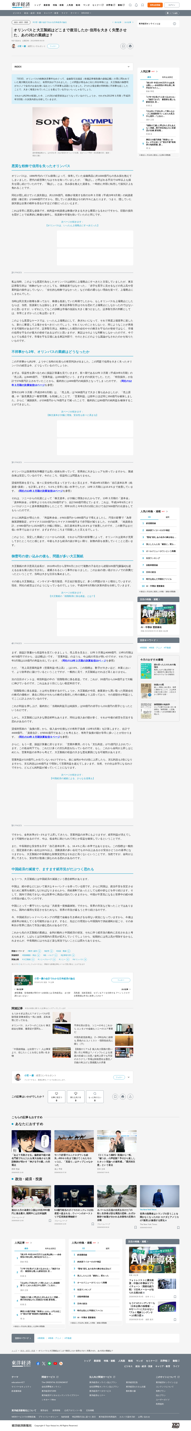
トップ (37, 5)
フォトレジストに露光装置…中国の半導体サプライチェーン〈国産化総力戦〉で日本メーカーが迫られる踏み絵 (141, 1286)
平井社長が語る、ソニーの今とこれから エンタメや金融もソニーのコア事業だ (93, 1028)
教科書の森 (131, 1391)
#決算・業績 (61, 951)
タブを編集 (173, 13)
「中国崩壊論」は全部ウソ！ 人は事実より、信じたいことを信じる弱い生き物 (31, 1052)
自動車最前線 (152, 565)
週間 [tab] (167, 517)
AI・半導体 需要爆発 (155, 586)
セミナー (96, 5)
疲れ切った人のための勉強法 (165, 665)
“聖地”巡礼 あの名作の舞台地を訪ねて (161, 537)
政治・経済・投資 (32, 13)
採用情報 (56, 1410)
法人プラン (161, 1395)
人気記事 (146, 71)
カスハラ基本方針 (127, 1417)
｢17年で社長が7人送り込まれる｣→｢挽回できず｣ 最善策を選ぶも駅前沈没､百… (161, 99)
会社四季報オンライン (51, 1387)
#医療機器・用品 (29, 955)
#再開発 (143, 648)
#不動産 (167, 648)
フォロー (53, 46)
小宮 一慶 (21, 46)
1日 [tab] (149, 517)
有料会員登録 (155, 5)
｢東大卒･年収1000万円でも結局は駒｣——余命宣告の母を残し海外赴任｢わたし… (160, 85)
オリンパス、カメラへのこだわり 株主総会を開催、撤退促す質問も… (31, 1027)
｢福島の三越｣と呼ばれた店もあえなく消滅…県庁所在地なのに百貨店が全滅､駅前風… (161, 128)
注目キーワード (148, 640)
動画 (78, 5)
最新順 (47, 5)
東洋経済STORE (49, 1391)
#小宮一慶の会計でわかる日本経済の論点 (50, 22)
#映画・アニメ (155, 648)
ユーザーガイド (163, 1400)
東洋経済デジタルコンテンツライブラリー (60, 1395)
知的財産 (65, 1417)
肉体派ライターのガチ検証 (158, 530)
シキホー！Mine (49, 1400)
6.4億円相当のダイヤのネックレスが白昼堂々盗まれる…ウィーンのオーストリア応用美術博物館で (74, 1213)
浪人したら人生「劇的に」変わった (161, 544)
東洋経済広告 (132, 1382)
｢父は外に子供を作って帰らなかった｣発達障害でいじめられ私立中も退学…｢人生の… (160, 113)
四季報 (109, 5)
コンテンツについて (165, 1387)
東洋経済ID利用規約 (107, 1417)
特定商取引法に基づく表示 (84, 1417)
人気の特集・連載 (151, 511)
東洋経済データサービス (100, 1391)
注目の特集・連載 (149, 599)
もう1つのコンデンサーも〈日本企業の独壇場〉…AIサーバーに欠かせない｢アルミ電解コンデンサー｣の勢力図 (142, 1309)
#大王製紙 (26, 959)
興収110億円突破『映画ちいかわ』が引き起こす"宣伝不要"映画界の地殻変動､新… (161, 142)
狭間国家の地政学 (162, 704)
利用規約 (160, 1404)
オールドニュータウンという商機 (161, 551)
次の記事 (127, 22)
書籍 (120, 5)
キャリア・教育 (51, 13)
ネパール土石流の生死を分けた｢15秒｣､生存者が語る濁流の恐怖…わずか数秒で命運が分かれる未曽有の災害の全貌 (116, 1215)
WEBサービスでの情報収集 (24, 1417)
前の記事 (118, 22)
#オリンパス (78, 959)
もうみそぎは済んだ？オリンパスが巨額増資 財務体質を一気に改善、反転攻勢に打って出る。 (31, 1016)
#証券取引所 (66, 955)
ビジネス (17, 13)
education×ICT (18, 1382)
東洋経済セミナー (97, 1395)
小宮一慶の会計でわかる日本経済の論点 (54, 978)
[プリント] (130, 46)
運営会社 (44, 1410)
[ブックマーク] (123, 46)
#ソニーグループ (45, 959)
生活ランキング (153, 558)
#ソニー (62, 959)
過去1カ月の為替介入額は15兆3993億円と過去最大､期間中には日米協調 (31, 1212)
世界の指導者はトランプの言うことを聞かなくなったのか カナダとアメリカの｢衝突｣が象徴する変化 (159, 1217)
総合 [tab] (149, 77)
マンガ (86, 5)
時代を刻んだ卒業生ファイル (159, 579)
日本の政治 (151, 572)
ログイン (171, 5)
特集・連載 (58, 5)
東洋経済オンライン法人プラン (103, 1382)
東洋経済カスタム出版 (136, 1387)
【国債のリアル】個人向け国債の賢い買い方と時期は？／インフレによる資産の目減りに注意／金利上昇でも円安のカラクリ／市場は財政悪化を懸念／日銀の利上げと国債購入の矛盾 (93, 1056)
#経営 (46, 951)
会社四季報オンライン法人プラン (104, 1387)
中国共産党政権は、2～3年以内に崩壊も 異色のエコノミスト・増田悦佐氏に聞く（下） (93, 1040)
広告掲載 (90, 1410)
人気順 (70, 5)
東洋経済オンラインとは (149, 24)
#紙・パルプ (48, 955)
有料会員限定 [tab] (167, 77)
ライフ (65, 13)
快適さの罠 (159, 684)
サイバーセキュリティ (21, 1387)
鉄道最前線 (151, 523)
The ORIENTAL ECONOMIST (55, 1382)
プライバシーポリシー (48, 1417)
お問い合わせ (144, 1417)
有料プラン (161, 1391)
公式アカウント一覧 (73, 1410)
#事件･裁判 (32, 951)
